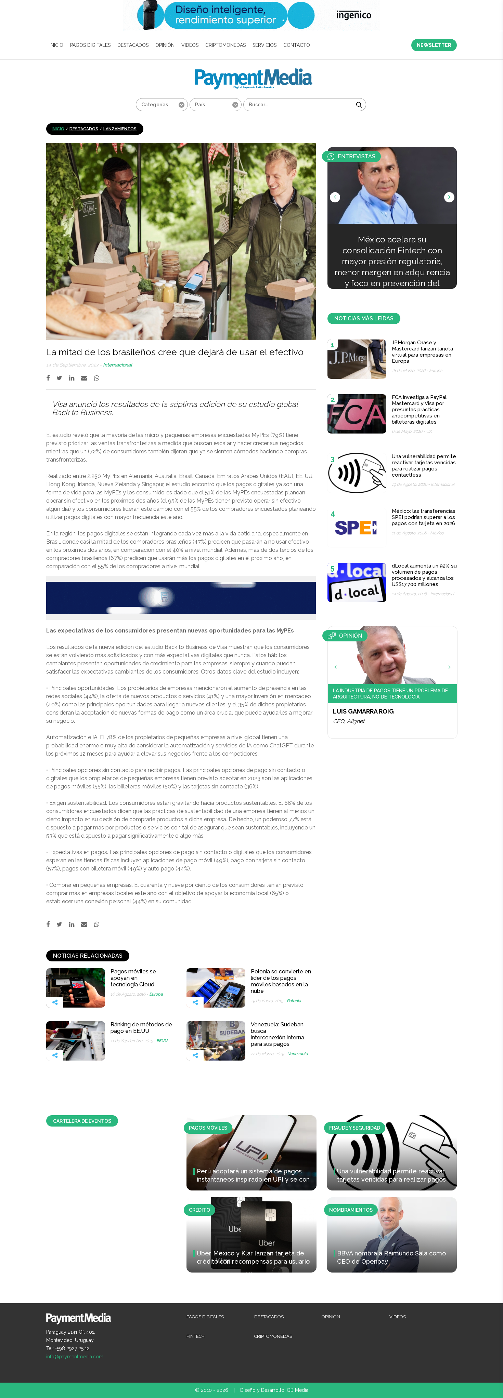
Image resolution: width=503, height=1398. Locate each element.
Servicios (264, 45)
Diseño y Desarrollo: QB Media (274, 1390)
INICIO (56, 45)
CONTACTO (296, 45)
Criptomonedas (225, 45)
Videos (189, 45)
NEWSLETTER (434, 45)
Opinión (165, 45)
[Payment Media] (253, 71)
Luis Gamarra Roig (363, 711)
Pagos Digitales (90, 45)
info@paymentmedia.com (74, 1356)
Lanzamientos (120, 129)
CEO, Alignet (348, 721)
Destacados (133, 45)
